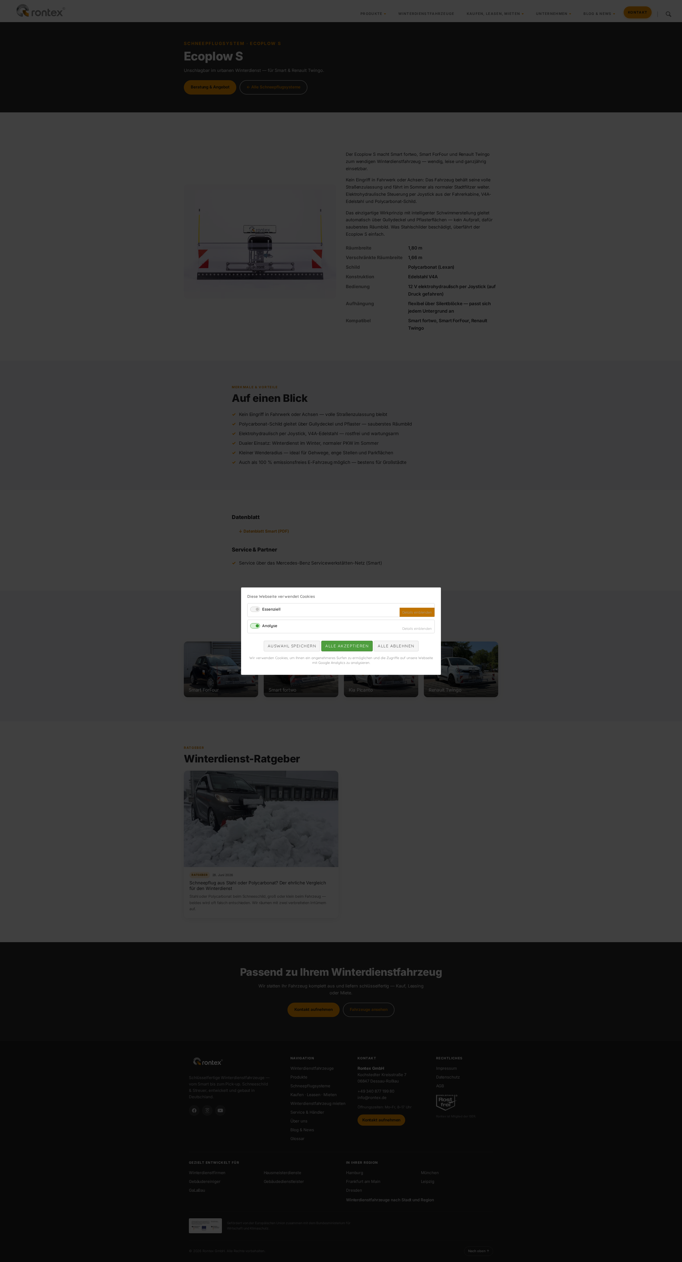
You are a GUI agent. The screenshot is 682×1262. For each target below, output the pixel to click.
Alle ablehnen (396, 645)
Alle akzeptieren (347, 645)
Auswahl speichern (292, 645)
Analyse (269, 625)
